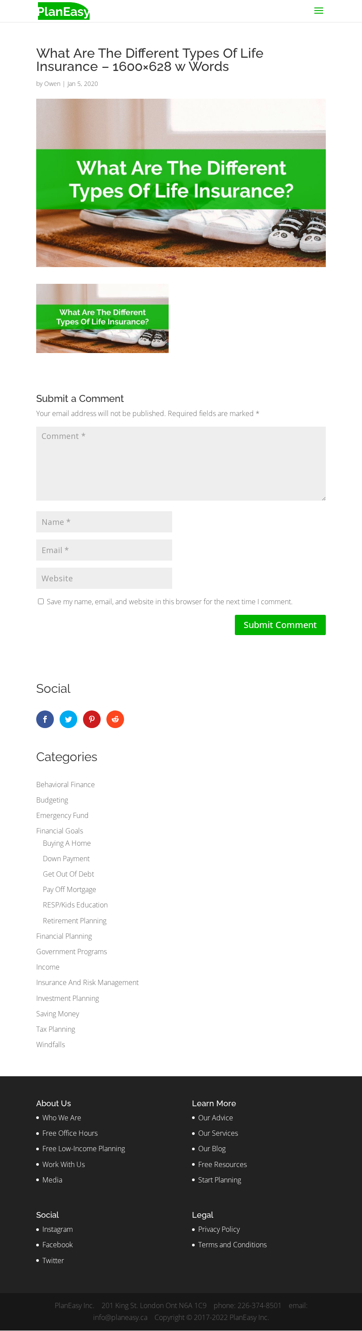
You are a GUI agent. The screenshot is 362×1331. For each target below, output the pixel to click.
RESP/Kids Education (75, 905)
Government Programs (71, 951)
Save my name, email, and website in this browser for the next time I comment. (170, 601)
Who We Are (61, 1118)
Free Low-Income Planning (83, 1148)
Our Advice (215, 1118)
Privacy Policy (219, 1229)
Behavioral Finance (65, 784)
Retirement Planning (74, 921)
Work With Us (63, 1164)
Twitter (53, 1260)
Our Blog (212, 1148)
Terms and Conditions (232, 1244)
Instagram (57, 1229)
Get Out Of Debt (68, 874)
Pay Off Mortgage (69, 889)
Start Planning (219, 1180)
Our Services (218, 1133)
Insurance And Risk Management (87, 982)
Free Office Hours (70, 1133)
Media (52, 1180)
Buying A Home (67, 843)
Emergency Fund (62, 815)
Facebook (57, 1244)
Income (48, 967)
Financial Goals (59, 831)
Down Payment (66, 858)
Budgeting (52, 800)
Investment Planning (67, 998)
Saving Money (57, 1014)
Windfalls (50, 1044)
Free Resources (222, 1164)
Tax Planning (55, 1029)
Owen (52, 83)
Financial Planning (64, 936)
